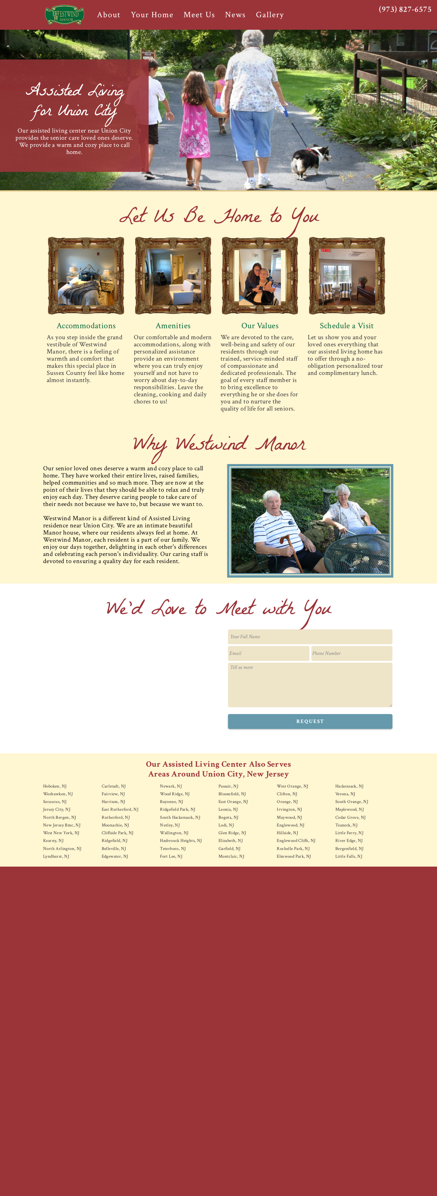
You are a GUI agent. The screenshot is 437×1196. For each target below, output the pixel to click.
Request (310, 721)
